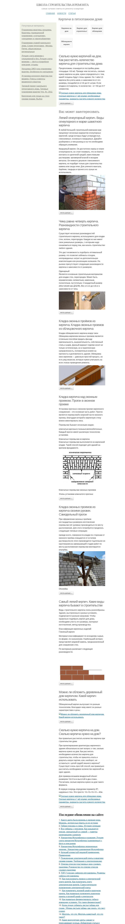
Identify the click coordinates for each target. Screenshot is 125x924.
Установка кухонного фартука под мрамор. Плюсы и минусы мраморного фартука (37, 79)
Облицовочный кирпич (66, 42)
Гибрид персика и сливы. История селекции (80, 825)
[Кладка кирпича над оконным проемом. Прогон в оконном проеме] (82, 469)
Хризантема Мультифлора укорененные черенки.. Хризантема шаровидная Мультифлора (81, 848)
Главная (50, 13)
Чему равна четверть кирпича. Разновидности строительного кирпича (78, 225)
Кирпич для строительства (82, 29)
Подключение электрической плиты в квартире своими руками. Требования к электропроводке (81, 859)
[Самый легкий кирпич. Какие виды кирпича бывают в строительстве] (82, 668)
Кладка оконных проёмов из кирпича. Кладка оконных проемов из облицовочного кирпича (81, 324)
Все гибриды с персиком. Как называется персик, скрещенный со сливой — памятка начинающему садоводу (78, 831)
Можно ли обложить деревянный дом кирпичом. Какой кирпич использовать (80, 695)
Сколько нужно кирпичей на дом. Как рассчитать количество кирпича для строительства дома (80, 59)
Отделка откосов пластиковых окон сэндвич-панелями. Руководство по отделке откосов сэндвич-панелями (80, 867)
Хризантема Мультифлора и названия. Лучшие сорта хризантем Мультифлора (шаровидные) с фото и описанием (81, 840)
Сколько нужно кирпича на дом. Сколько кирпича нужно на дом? (80, 732)
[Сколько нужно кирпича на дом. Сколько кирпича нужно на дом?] (82, 799)
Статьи (72, 13)
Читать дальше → (66, 103)
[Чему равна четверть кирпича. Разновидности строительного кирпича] (82, 300)
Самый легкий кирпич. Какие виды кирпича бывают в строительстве (81, 603)
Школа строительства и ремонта (62, 5)
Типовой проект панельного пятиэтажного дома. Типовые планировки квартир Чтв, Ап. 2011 (37, 89)
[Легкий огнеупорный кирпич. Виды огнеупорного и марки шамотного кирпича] (82, 192)
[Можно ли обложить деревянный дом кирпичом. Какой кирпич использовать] (82, 716)
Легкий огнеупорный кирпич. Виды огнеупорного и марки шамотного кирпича (81, 121)
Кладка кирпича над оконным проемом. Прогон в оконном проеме (78, 400)
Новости (61, 13)
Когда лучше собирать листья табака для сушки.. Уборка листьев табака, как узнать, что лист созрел (82, 908)
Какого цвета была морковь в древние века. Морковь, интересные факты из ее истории (80, 821)
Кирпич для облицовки (97, 29)
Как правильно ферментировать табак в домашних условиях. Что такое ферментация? (80, 901)
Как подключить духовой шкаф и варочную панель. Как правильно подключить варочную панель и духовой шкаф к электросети (80, 893)
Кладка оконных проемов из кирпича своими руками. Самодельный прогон (77, 510)
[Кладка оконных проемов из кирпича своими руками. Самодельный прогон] (82, 568)
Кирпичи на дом (66, 29)
